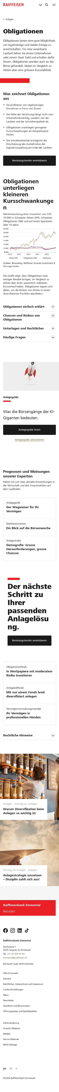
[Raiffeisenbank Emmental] (13, 5)
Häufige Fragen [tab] (14, 337)
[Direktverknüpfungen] (40, 5)
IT (16, 1068)
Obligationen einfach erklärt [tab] (23, 306)
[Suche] (46, 5)
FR (11, 1068)
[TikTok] (26, 930)
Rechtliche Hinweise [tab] (18, 735)
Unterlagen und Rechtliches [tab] (23, 328)
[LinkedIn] (19, 930)
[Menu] (54, 5)
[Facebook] (5, 930)
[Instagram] (12, 930)
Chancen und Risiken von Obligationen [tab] (22, 317)
